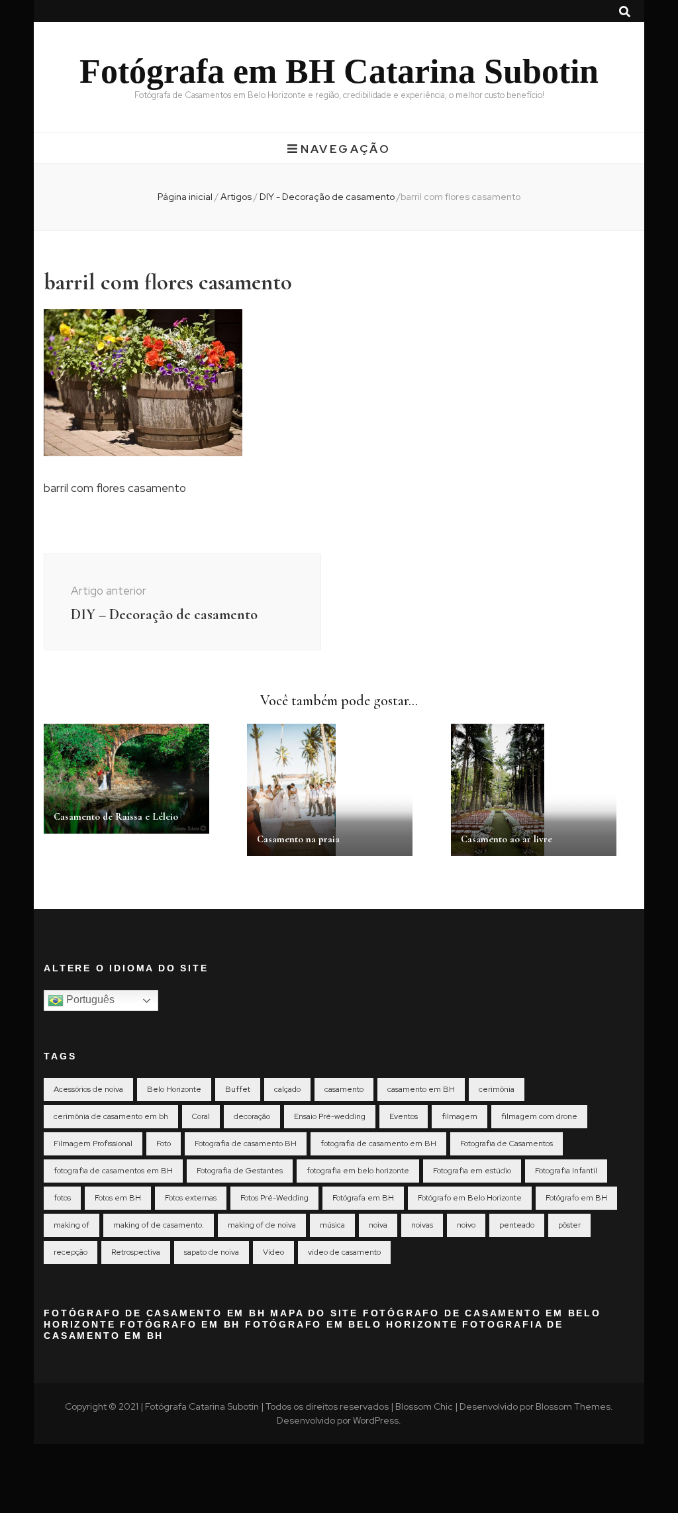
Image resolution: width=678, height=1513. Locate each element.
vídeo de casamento (344, 1252)
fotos (62, 1198)
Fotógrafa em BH (363, 1198)
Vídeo (273, 1252)
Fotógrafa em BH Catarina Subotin (339, 71)
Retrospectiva (135, 1252)
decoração (252, 1116)
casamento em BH (421, 1089)
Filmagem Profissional (93, 1143)
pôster (569, 1225)
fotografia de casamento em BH (378, 1143)
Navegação (346, 149)
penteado (516, 1225)
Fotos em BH (118, 1198)
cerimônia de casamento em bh (111, 1116)
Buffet (237, 1089)
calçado (287, 1089)
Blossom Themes (573, 1406)
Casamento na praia (298, 839)
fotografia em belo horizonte (358, 1170)
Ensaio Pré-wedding (329, 1116)
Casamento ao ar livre (506, 839)
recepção (70, 1252)
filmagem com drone (539, 1116)
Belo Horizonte (174, 1089)
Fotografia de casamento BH (246, 1143)
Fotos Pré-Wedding (274, 1198)
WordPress (376, 1420)
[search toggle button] (624, 12)
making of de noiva (262, 1225)
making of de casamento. (158, 1225)
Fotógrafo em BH (576, 1198)
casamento (343, 1089)
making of (71, 1225)
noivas (422, 1225)
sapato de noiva (211, 1252)
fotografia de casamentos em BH (113, 1170)
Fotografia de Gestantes (240, 1170)
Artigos (236, 197)
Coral (201, 1116)
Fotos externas (191, 1198)
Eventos (403, 1116)
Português (89, 999)
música (332, 1225)
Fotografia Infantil (566, 1170)
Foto (163, 1143)
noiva (378, 1225)
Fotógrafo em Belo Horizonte (470, 1198)
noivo (466, 1225)
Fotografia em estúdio (472, 1170)
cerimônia (496, 1089)
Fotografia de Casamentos (506, 1143)
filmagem (459, 1116)
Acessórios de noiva (88, 1089)
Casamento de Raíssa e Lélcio (116, 816)
